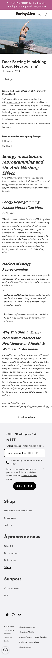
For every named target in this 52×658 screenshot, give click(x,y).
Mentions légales (34, 642)
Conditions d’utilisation (25, 637)
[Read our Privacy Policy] (43, 468)
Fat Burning (7, 141)
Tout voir (8, 524)
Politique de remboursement (27, 627)
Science (7, 567)
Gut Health (7, 145)
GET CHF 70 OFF (24, 486)
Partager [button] (9, 79)
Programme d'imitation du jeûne (19, 510)
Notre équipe (10, 560)
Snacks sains (10, 517)
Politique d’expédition (41, 637)
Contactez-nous (11, 588)
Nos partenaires (11, 553)
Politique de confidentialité (26, 632)
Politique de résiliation (25, 647)
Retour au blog (28, 416)
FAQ (6, 595)
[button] (5, 14)
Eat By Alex (21, 242)
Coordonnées (23, 642)
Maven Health (13, 102)
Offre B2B (8, 545)
